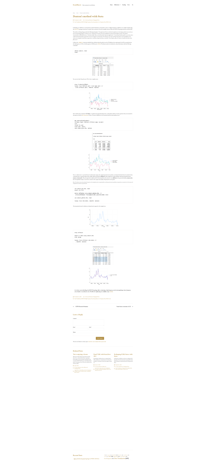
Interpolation (95, 22)
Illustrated (86, 367)
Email (90, 327)
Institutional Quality (102, 369)
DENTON (83, 22)
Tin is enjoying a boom (80, 354)
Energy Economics (77, 371)
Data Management (109, 458)
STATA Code (108, 22)
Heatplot (123, 368)
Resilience (121, 369)
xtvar (101, 370)
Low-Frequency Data (102, 22)
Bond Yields (97, 368)
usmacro (81, 42)
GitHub (111, 291)
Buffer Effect (120, 455)
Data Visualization (77, 22)
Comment (75, 318)
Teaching (124, 4)
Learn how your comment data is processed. (97, 341)
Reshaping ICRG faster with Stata (123, 355)
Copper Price (76, 370)
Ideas (83, 367)
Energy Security (83, 371)
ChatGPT (106, 456)
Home (111, 4)
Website (74, 332)
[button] (132, 4)
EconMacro (77, 5)
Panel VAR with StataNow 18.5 (102, 355)
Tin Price (77, 372)
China (110, 456)
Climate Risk (101, 368)
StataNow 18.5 (97, 370)
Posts (128, 4)
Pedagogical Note (96, 20)
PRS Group (117, 369)
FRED (99, 44)
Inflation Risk (129, 368)
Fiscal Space (97, 369)
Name (74, 327)
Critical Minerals (82, 370)
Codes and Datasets (89, 20)
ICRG (126, 368)
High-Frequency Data (89, 22)
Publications (116, 4)
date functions (85, 115)
